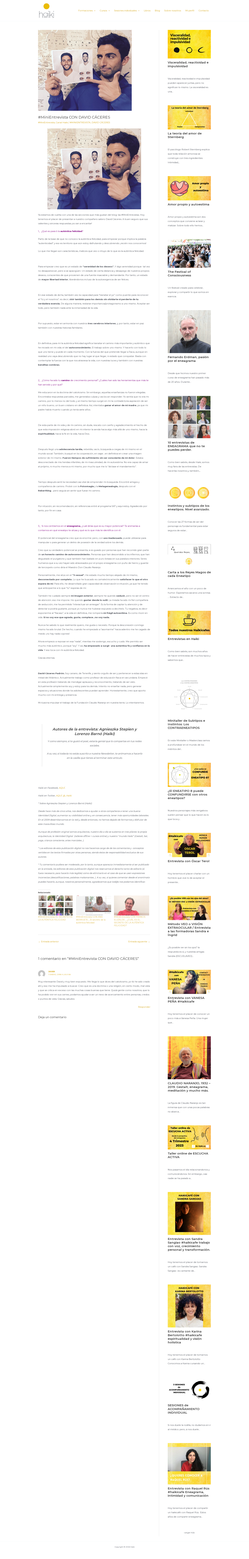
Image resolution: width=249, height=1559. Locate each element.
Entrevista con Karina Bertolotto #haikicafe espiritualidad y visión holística (185, 1337)
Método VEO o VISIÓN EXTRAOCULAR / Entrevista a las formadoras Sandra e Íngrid (189, 929)
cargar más (189, 1532)
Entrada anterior (48, 941)
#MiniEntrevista (46, 122)
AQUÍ (62, 787)
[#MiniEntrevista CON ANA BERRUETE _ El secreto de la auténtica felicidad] (93, 905)
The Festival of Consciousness (179, 273)
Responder (144, 1007)
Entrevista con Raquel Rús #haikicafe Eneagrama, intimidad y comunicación (188, 1492)
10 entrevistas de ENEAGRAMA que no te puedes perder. (186, 446)
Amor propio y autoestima (188, 204)
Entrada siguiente (139, 941)
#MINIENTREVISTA (80, 122)
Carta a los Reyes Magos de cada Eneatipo (189, 574)
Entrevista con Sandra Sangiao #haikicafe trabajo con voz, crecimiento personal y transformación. (189, 1244)
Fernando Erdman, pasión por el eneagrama (188, 358)
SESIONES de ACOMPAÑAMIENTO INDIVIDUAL (184, 1408)
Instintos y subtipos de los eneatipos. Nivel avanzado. (189, 507)
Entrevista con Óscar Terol (188, 861)
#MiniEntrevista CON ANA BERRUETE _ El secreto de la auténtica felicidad (90, 920)
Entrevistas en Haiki (183, 639)
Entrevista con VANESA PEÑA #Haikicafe (186, 999)
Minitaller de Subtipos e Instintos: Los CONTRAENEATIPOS (186, 724)
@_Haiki (67, 795)
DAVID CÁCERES (101, 122)
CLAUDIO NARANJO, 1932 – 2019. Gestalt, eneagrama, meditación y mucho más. (189, 1086)
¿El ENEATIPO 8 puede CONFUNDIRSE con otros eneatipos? (187, 794)
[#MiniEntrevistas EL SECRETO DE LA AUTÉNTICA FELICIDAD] (55, 905)
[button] (94, 10)
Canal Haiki (62, 122)
